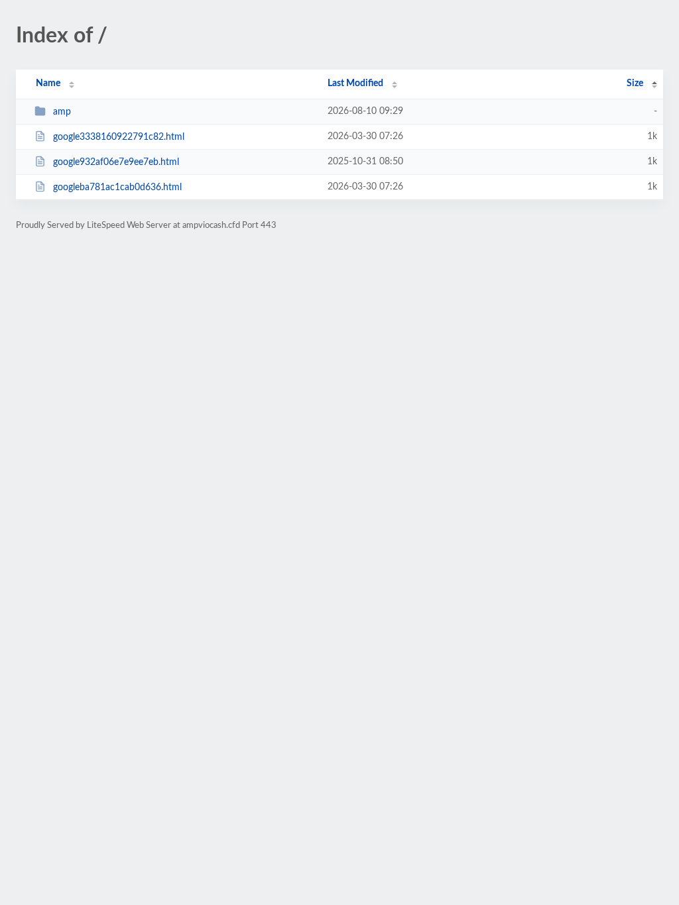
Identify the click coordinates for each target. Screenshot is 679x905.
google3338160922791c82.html (118, 137)
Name (48, 83)
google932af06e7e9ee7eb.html (116, 162)
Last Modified (355, 83)
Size (635, 83)
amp (62, 112)
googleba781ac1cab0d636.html (117, 187)
